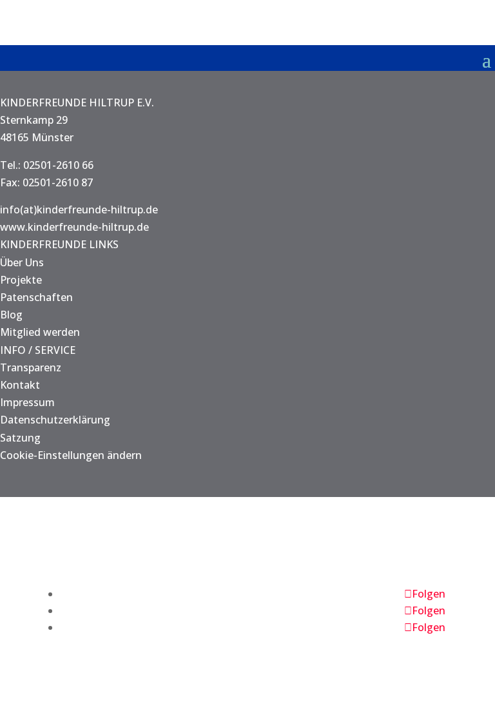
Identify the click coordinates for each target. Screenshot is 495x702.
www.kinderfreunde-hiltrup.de (74, 227)
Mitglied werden (40, 332)
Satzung (20, 438)
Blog (11, 314)
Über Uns (22, 262)
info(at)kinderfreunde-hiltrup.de (79, 209)
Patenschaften (36, 297)
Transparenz (30, 367)
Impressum (27, 402)
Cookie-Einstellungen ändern (71, 455)
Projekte (21, 280)
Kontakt (20, 385)
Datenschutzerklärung (55, 420)
